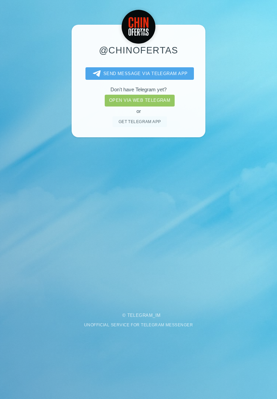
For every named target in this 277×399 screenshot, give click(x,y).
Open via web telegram (139, 100)
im (158, 315)
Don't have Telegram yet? (138, 89)
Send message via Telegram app (145, 73)
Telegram (140, 315)
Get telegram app (140, 121)
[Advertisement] (138, 220)
